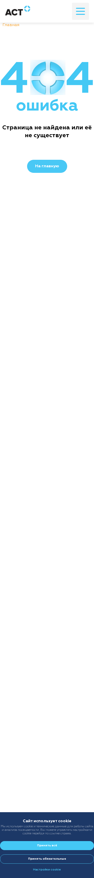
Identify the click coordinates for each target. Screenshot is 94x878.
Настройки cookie (47, 869)
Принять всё (47, 845)
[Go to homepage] (17, 11)
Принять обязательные (47, 858)
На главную (47, 166)
